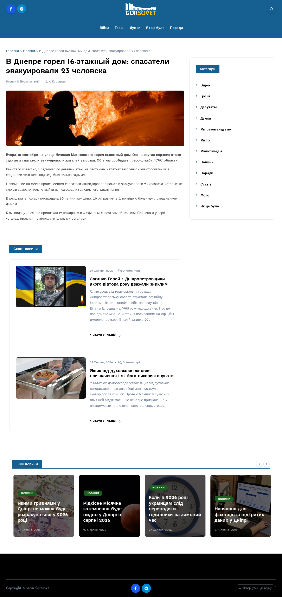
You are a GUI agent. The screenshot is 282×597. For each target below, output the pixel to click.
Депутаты (208, 107)
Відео (205, 85)
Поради (176, 28)
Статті (205, 184)
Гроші (119, 28)
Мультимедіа (211, 151)
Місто (205, 140)
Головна (12, 51)
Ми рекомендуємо (215, 129)
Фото (204, 195)
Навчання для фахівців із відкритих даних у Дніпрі (238, 515)
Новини (29, 51)
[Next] (266, 464)
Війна (104, 28)
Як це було (155, 28)
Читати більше (103, 335)
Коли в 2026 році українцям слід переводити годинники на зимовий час (174, 509)
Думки (135, 28)
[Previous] (259, 464)
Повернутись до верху (257, 588)
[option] (42, 506)
